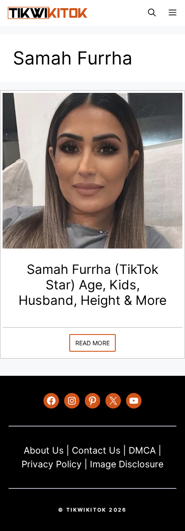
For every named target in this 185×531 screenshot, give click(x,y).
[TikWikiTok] (47, 13)
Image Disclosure (126, 464)
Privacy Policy (52, 464)
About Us (44, 450)
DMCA (142, 450)
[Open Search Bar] (152, 13)
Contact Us (96, 450)
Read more (92, 343)
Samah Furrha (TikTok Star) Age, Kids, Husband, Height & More (92, 284)
